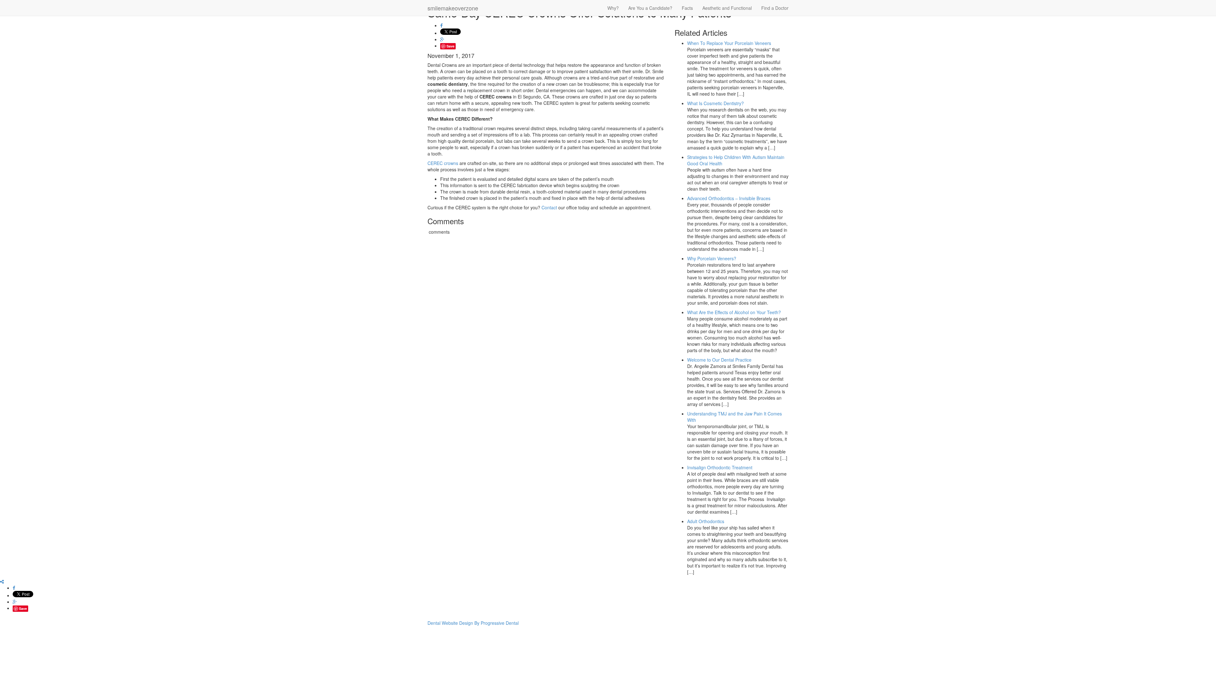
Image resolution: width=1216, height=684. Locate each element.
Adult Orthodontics (705, 521)
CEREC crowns (443, 163)
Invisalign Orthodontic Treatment (719, 467)
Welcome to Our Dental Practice (719, 360)
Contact (549, 207)
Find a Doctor (774, 8)
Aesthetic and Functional (727, 8)
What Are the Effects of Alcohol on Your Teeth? (734, 312)
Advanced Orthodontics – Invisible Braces (728, 198)
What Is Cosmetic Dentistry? (715, 103)
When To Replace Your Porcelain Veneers (729, 43)
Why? (613, 8)
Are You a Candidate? (650, 8)
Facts (687, 8)
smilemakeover (453, 8)
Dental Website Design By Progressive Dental (473, 623)
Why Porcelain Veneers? (711, 258)
